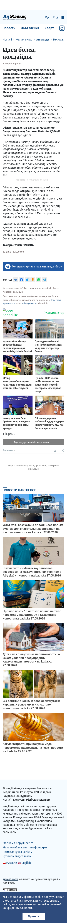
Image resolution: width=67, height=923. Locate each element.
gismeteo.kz (10, 879)
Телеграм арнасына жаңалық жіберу (37, 266)
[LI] (10, 871)
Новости (9, 28)
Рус (47, 17)
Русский (11, 862)
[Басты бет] (14, 17)
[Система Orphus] (10, 889)
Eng (55, 17)
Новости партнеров (19, 490)
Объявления (30, 28)
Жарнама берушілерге (18, 843)
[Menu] (62, 17)
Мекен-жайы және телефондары (25, 847)
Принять (33, 916)
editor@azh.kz (29, 303)
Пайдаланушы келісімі (18, 852)
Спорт (49, 28)
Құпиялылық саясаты (17, 856)
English (26, 862)
